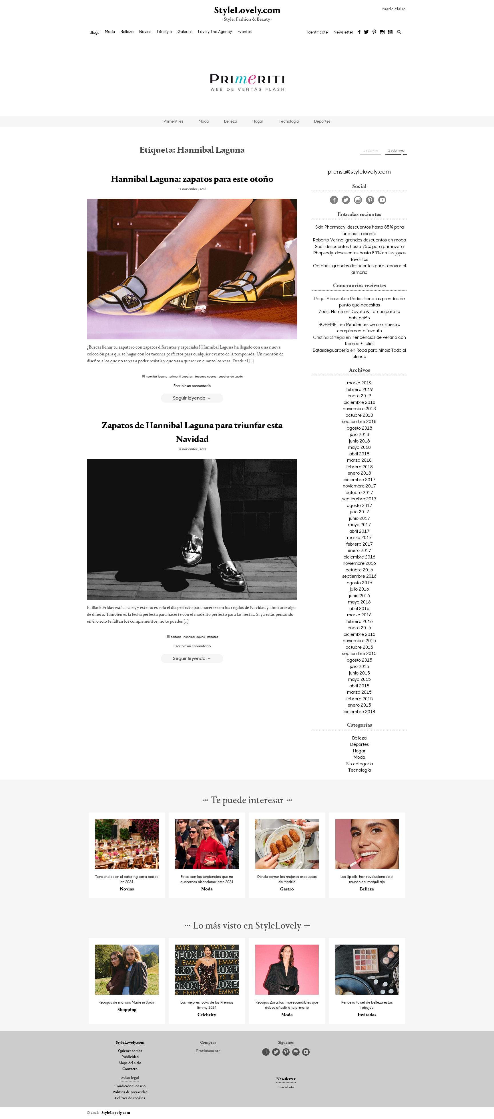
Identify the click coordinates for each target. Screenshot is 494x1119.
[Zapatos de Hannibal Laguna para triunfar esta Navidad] (192, 529)
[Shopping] (127, 993)
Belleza (127, 31)
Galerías (185, 31)
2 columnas (396, 150)
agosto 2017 (359, 505)
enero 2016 (359, 627)
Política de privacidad (130, 1092)
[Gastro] (287, 867)
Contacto (130, 1069)
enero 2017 (359, 550)
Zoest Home (331, 311)
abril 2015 (359, 686)
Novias (145, 31)
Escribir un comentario (192, 385)
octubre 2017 (359, 492)
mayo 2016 (359, 602)
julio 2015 (359, 666)
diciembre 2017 (359, 479)
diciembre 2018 (359, 402)
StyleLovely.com (247, 10)
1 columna (370, 150)
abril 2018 (359, 454)
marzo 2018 (359, 460)
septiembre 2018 (359, 421)
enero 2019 (359, 395)
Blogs (94, 32)
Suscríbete (286, 1087)
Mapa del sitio (130, 1063)
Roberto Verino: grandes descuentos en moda (359, 240)
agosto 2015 (359, 660)
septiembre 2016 (359, 576)
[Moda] (207, 867)
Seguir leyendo (190, 398)
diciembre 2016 (359, 557)
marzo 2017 (359, 537)
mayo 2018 (359, 447)
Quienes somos (130, 1051)
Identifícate (317, 32)
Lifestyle (164, 31)
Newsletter (343, 32)
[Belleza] (367, 867)
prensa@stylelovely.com (359, 171)
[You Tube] (390, 32)
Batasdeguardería (331, 350)
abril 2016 (359, 608)
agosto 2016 (359, 582)
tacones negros (205, 376)
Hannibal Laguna (156, 376)
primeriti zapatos (181, 376)
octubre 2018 (359, 415)
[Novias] (127, 867)
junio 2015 (359, 673)
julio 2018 (359, 434)
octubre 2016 (359, 570)
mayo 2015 (359, 679)
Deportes (322, 121)
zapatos (212, 637)
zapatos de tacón (231, 376)
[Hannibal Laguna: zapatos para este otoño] (192, 269)
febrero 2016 (359, 621)
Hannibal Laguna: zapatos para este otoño (192, 179)
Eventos (245, 31)
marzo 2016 (359, 614)
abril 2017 (359, 531)
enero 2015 (359, 705)
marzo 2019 (359, 383)
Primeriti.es (173, 121)
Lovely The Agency (215, 31)
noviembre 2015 (359, 640)
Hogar (257, 121)
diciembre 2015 (359, 634)
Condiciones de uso (130, 1086)
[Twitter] (366, 32)
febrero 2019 (359, 389)
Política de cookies (130, 1098)
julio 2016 (359, 589)
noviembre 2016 (359, 563)
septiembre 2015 (359, 653)
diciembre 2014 (359, 711)
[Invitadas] (367, 993)
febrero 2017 (359, 544)
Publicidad (130, 1057)
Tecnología (289, 121)
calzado (176, 637)
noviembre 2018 (359, 408)
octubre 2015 (359, 647)
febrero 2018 (359, 466)
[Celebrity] (207, 993)
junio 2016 (359, 595)
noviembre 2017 (359, 486)
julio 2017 (359, 511)
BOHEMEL (328, 324)
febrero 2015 (359, 698)
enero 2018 (359, 473)
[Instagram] (382, 32)
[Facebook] (359, 32)
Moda (110, 31)
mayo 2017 (359, 524)
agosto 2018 (359, 428)
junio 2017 (359, 518)
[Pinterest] (374, 32)
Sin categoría (359, 763)
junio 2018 (359, 441)
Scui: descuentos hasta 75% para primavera (359, 246)
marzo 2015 (359, 692)
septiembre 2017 (359, 499)
